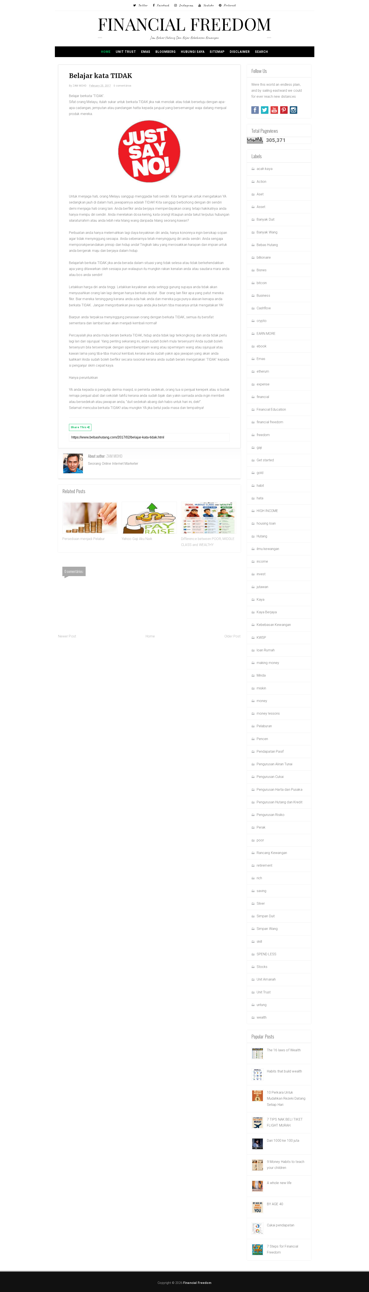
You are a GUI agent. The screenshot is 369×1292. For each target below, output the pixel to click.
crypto (262, 321)
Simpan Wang (267, 929)
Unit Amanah (266, 979)
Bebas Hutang (267, 245)
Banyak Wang (267, 232)
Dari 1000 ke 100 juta (283, 1141)
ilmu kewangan (268, 549)
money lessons (268, 713)
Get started (265, 460)
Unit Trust (126, 51)
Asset (261, 207)
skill (259, 942)
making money (268, 663)
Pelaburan (264, 726)
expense (263, 384)
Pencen (262, 739)
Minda (261, 675)
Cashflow (264, 308)
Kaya (261, 599)
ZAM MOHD (114, 456)
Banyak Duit (266, 219)
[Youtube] (274, 110)
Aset (260, 194)
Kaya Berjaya (267, 612)
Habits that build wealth (284, 1071)
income (262, 561)
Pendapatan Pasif (270, 751)
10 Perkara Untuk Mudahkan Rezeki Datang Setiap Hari (286, 1098)
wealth (262, 1017)
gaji (259, 447)
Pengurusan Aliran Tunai (275, 764)
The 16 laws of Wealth (284, 1050)
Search (261, 51)
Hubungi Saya (193, 51)
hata (260, 498)
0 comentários (122, 85)
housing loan (266, 523)
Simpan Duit (266, 916)
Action (261, 182)
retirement (264, 865)
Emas (145, 51)
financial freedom (270, 422)
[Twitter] (264, 110)
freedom (263, 435)
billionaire (264, 257)
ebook (262, 346)
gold (260, 473)
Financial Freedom (184, 23)
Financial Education (271, 409)
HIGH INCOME (267, 511)
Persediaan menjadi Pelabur (83, 539)
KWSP (261, 638)
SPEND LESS (267, 954)
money (262, 701)
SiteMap (217, 51)
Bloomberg (165, 51)
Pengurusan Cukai (270, 777)
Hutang (262, 536)
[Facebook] (255, 110)
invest (261, 574)
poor (260, 840)
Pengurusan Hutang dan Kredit (279, 802)
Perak (261, 827)
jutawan (262, 587)
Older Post (232, 636)
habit (260, 486)
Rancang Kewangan (272, 853)
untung (262, 1005)
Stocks (262, 967)
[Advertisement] (149, 674)
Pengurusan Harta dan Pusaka (279, 790)
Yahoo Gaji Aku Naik (137, 539)
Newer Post (67, 636)
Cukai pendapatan (280, 1225)
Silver (261, 903)
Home (106, 51)
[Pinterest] (284, 110)
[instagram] (293, 110)
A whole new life (279, 1183)
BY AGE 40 (275, 1204)
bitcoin (262, 283)
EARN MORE (266, 334)
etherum (263, 371)
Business (263, 296)
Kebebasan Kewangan (274, 625)
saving (261, 891)
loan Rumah (266, 650)
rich (259, 878)
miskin (261, 688)
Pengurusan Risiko (271, 815)
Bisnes (262, 270)
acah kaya (264, 169)
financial (263, 397)
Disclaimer (240, 51)
